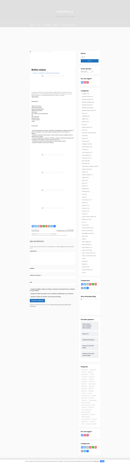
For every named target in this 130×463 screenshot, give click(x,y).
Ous (83, 194)
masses (42, 235)
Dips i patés (85, 160)
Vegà (83, 264)
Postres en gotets (86, 230)
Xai (82, 272)
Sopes (94, 419)
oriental (90, 391)
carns (91, 374)
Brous (83, 124)
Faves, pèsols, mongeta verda (89, 166)
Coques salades (85, 146)
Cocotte (84, 376)
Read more (96, 461)
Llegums (84, 177)
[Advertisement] (65, 37)
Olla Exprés (84, 191)
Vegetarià (85, 421)
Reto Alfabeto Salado (87, 233)
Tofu (83, 258)
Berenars (38, 235)
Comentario (33, 251)
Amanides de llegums (87, 102)
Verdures (84, 266)
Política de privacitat (69, 25)
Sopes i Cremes (85, 250)
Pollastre (84, 407)
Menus (32, 25)
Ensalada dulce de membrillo (65, 230)
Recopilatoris (85, 414)
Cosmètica (84, 149)
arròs (84, 372)
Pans (46, 73)
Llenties (84, 180)
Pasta (83, 202)
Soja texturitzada (86, 244)
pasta (94, 395)
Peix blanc (84, 208)
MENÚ (91, 388)
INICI (38, 25)
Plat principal (92, 400)
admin (35, 73)
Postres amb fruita (86, 227)
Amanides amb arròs (87, 96)
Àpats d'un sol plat (91, 423)
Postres (57, 73)
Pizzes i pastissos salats (87, 216)
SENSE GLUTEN (86, 416)
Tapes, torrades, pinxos (87, 255)
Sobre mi (55, 25)
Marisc (83, 183)
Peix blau (84, 211)
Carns (83, 130)
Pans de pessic (51, 73)
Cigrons (84, 138)
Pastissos (84, 205)
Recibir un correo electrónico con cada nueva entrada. (46, 296)
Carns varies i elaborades (88, 132)
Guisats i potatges (86, 174)
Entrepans (84, 163)
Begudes (84, 118)
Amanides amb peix (86, 99)
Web (31, 282)
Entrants (84, 381)
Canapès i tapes (85, 127)
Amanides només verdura (88, 110)
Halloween (84, 386)
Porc (83, 222)
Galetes (84, 172)
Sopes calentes (85, 247)
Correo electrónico (35, 275)
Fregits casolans (86, 169)
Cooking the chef (86, 144)
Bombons (84, 121)
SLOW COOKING (86, 419)
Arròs (83, 113)
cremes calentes (86, 152)
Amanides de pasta (86, 105)
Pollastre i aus (85, 219)
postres (56, 235)
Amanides (84, 93)
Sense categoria (86, 241)
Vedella (83, 261)
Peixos (83, 213)
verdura (92, 421)
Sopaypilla (65, 11)
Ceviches (84, 135)
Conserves (84, 141)
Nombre (32, 268)
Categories (46, 25)
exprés (91, 381)
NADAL (84, 391)
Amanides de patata (86, 107)
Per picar (84, 400)
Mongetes (84, 188)
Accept (102, 461)
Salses (83, 236)
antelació (33, 235)
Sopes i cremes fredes (87, 253)
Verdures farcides (86, 269)
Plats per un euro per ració (88, 405)
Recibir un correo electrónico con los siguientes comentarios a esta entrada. (52, 293)
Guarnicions (91, 383)
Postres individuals (62, 235)
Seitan (83, 239)
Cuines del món (85, 158)
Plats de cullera (86, 402)
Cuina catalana (85, 155)
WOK (83, 423)
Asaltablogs (84, 116)
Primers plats (86, 412)
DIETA (91, 379)
